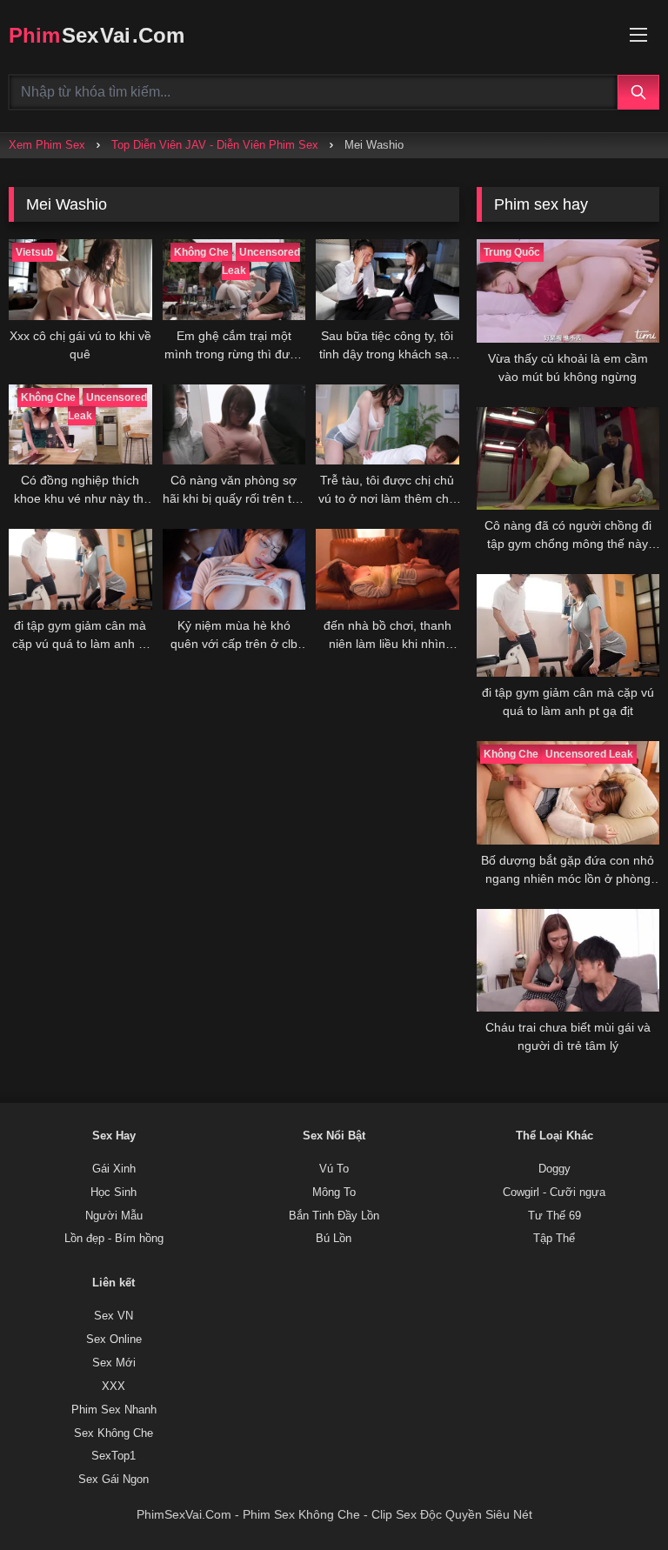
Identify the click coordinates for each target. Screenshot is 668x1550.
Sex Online (114, 1339)
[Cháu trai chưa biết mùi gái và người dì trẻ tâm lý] (568, 960)
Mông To (334, 1192)
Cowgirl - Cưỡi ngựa (554, 1192)
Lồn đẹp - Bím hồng (114, 1239)
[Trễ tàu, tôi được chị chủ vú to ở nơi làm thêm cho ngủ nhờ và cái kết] (387, 424)
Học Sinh (113, 1192)
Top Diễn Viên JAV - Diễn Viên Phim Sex (214, 144)
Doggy (554, 1169)
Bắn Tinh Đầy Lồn (334, 1216)
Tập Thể (554, 1239)
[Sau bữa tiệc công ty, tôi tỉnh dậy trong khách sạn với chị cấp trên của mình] (387, 279)
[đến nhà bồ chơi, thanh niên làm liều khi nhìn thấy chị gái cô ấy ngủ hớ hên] (387, 569)
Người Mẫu (114, 1216)
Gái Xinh (114, 1169)
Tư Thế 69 (554, 1216)
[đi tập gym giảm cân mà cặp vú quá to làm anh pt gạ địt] (80, 569)
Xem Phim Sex (47, 144)
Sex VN (113, 1316)
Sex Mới (114, 1363)
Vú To (334, 1169)
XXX (113, 1386)
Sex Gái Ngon (113, 1479)
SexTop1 (113, 1456)
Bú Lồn (333, 1239)
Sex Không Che (113, 1433)
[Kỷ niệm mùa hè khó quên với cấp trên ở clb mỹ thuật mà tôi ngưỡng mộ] (234, 569)
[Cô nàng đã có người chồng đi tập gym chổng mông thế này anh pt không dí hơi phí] (568, 458)
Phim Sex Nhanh (114, 1410)
